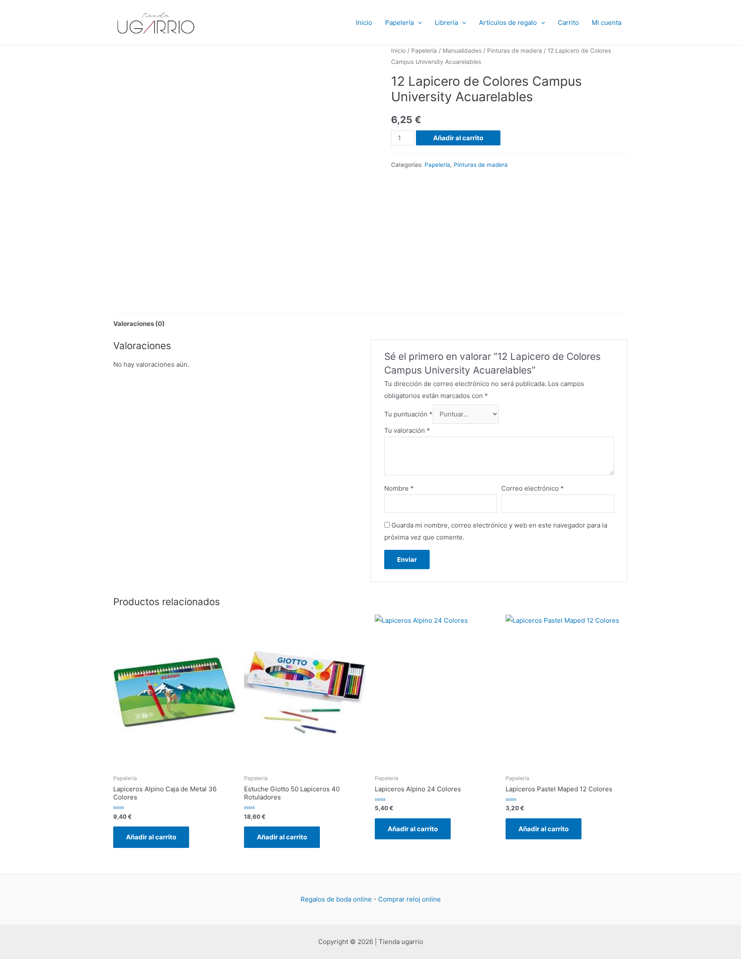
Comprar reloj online (409, 899)
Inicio (364, 22)
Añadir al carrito (458, 138)
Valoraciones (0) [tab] (139, 324)
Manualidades (462, 50)
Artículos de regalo (508, 22)
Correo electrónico (532, 488)
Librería (446, 22)
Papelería (399, 22)
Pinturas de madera (514, 50)
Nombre (399, 488)
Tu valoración (407, 430)
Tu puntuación (408, 414)
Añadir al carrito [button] (151, 837)
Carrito (568, 22)
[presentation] (418, 23)
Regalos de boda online (336, 899)
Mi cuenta (606, 22)
